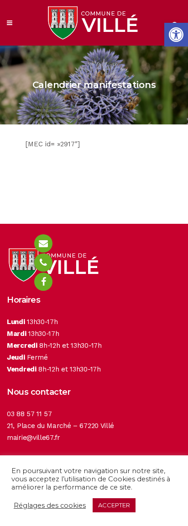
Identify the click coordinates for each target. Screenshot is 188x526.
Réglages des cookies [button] (50, 505)
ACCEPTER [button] (114, 505)
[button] (176, 34)
